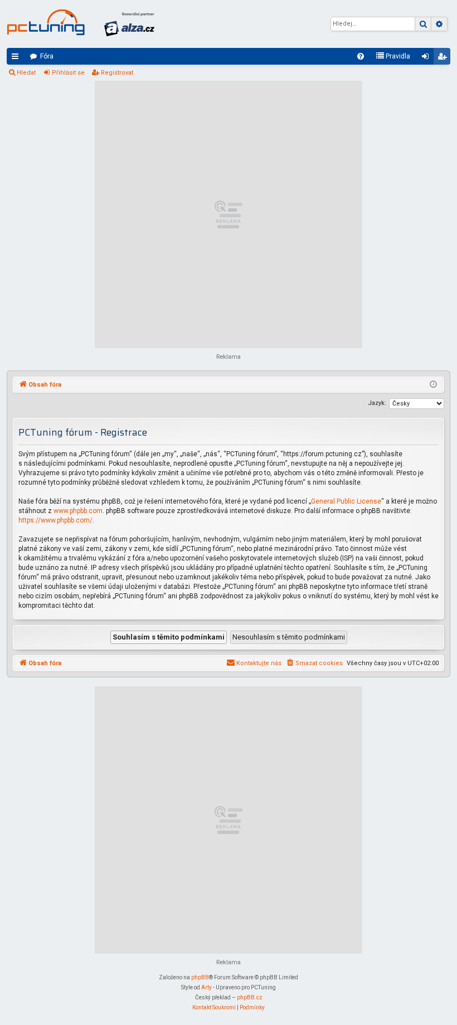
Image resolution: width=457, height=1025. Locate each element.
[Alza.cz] (129, 24)
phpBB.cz (249, 997)
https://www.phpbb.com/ (55, 520)
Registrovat (117, 72)
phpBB (200, 977)
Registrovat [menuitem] (444, 58)
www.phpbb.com (78, 511)
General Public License (346, 501)
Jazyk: (377, 403)
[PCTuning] (46, 22)
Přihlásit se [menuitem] (427, 58)
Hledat (26, 72)
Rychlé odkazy (17, 58)
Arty (206, 987)
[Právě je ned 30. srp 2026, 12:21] (433, 385)
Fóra (47, 56)
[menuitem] (360, 56)
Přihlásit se (68, 72)
